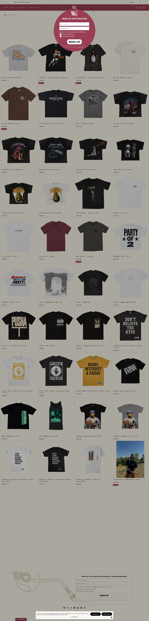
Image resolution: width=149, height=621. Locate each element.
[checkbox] (74, 34)
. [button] (74, 42)
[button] (93, 11)
